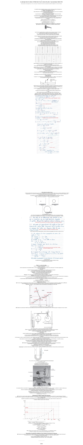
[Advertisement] (26, 23)
